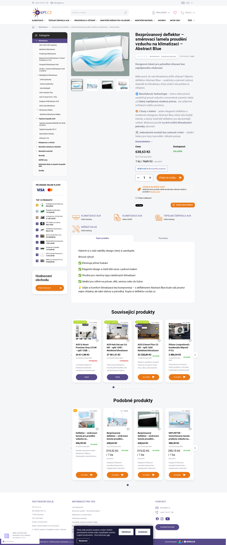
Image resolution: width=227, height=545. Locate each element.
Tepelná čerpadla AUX (47, 119)
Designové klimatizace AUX (49, 101)
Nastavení (83, 541)
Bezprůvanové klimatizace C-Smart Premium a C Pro (52, 59)
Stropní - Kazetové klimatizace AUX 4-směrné (52, 70)
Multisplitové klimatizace (48, 75)
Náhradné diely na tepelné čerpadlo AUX (52, 165)
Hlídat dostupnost (184, 205)
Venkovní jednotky (46, 84)
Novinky (42, 155)
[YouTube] (167, 518)
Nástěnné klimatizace (47, 49)
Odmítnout (126, 532)
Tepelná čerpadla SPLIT (47, 129)
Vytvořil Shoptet (171, 542)
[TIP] (86, 420)
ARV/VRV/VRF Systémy (48, 45)
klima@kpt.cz (165, 508)
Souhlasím (142, 532)
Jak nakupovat (77, 507)
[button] (113, 387)
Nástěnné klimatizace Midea (50, 114)
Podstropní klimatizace (47, 54)
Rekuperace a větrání (47, 142)
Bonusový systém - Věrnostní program (86, 511)
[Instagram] (162, 518)
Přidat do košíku (167, 177)
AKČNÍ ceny (43, 160)
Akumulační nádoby (46, 134)
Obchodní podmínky (79, 518)
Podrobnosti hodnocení (168, 56)
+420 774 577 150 (167, 512)
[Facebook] (157, 518)
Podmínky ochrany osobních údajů (84, 522)
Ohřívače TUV (44, 138)
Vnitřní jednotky (45, 79)
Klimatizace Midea (46, 110)
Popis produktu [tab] (102, 238)
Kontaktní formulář (167, 527)
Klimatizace (43, 41)
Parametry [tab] (163, 238)
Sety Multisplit (45, 88)
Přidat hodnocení (44, 288)
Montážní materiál (45, 151)
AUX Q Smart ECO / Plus (48, 97)
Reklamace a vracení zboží (81, 515)
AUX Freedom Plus (46, 93)
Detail (87, 377)
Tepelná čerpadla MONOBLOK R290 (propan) (52, 124)
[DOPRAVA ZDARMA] (86, 331)
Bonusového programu (157, 169)
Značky (41, 171)
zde (108, 535)
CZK (188, 3)
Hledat (125, 12)
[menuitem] (39, 20)
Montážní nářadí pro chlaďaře (50, 147)
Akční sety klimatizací (47, 106)
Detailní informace (142, 141)
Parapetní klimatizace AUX (49, 64)
